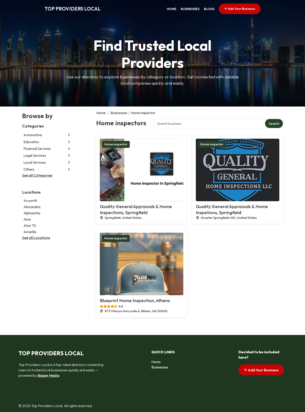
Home (171, 9)
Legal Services (34, 155)
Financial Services (37, 148)
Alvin (27, 219)
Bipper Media (48, 375)
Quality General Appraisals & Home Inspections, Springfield (136, 209)
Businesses (190, 9)
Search (274, 123)
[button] (69, 135)
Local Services (34, 162)
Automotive (32, 135)
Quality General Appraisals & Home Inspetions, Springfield (232, 209)
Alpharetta (31, 213)
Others (28, 169)
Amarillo (29, 232)
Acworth (30, 200)
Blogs (209, 9)
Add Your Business (241, 9)
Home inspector (115, 144)
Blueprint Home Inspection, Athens (135, 300)
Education (31, 142)
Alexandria (31, 207)
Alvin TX (29, 225)
